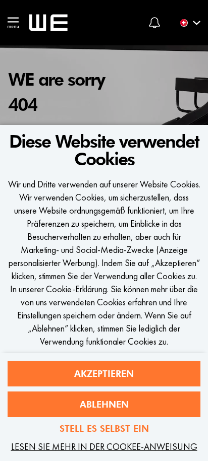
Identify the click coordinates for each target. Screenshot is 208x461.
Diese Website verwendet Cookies (104, 151)
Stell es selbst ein (104, 428)
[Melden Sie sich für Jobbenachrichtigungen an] (154, 22)
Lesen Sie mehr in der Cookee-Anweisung (104, 446)
